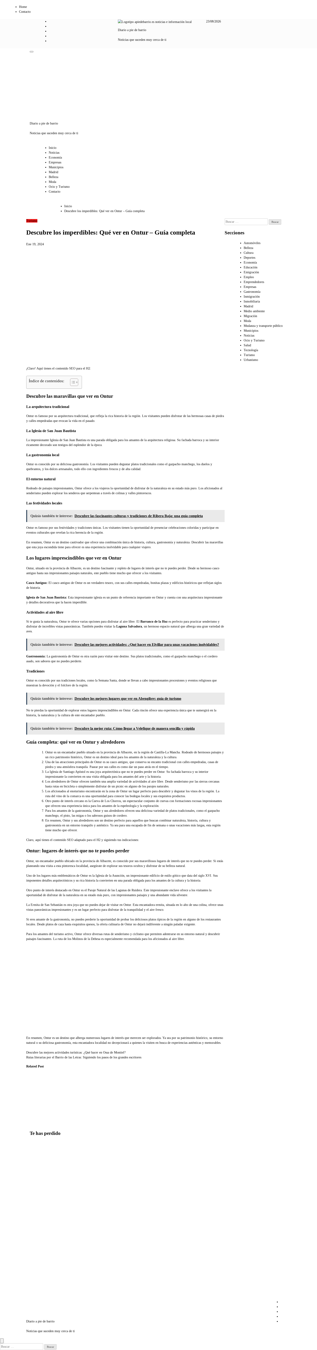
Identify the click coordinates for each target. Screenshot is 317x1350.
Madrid (53, 172)
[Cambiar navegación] (31, 51)
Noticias (54, 152)
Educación (250, 267)
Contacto (25, 11)
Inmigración (252, 296)
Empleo (249, 277)
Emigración (251, 272)
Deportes (249, 257)
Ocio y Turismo (59, 186)
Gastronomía (252, 291)
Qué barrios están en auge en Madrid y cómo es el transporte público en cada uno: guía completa (41, 1282)
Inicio (52, 148)
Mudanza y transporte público (263, 326)
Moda (52, 182)
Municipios (56, 167)
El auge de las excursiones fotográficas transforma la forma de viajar (34, 1094)
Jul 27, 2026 (54, 1123)
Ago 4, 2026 (31, 1113)
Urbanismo (251, 360)
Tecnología (251, 350)
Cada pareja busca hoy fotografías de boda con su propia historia (40, 1205)
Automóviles (252, 243)
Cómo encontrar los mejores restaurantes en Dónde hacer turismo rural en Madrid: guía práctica (57, 1099)
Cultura (248, 253)
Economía (55, 157)
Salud (247, 345)
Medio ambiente (254, 311)
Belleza (53, 177)
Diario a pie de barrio (132, 30)
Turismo (31, 221)
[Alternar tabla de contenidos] (72, 382)
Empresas (55, 162)
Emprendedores (254, 282)
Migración (250, 316)
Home (23, 7)
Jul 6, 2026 (76, 1118)
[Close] (2, 1340)
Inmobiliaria (252, 301)
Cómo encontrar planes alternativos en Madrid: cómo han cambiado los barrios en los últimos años (41, 1167)
